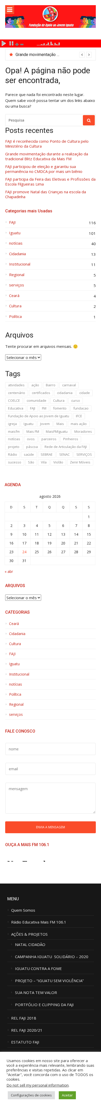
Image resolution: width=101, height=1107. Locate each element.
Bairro (50, 385)
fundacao (81, 408)
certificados (41, 392)
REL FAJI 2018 (23, 1018)
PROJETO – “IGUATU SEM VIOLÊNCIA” (49, 980)
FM (44, 408)
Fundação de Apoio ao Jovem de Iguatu (38, 416)
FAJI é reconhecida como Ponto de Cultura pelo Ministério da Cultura (47, 144)
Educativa (15, 408)
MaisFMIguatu (57, 431)
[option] (54, 55)
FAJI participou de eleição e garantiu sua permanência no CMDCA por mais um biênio (43, 169)
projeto (13, 446)
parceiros (48, 439)
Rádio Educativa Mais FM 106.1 (38, 922)
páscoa (32, 446)
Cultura (15, 305)
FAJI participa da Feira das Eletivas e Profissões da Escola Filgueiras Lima (50, 182)
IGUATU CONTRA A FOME (38, 968)
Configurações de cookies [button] (31, 1095)
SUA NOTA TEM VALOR (36, 992)
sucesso (14, 462)
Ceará (14, 295)
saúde (29, 454)
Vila (44, 462)
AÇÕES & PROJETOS (29, 934)
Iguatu (14, 232)
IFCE (79, 416)
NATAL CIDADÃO (30, 944)
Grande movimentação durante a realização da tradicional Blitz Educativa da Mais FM (46, 156)
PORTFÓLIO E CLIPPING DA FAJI (44, 1004)
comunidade (36, 400)
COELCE (14, 400)
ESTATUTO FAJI (25, 1042)
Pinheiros (70, 439)
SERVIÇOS (84, 454)
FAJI (12, 222)
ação (35, 385)
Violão (58, 462)
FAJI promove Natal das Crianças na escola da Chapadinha (45, 194)
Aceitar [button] (67, 1095)
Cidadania (17, 253)
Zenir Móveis (80, 462)
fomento (60, 408)
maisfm (14, 431)
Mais (60, 423)
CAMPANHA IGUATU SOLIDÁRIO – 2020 (51, 956)
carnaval (69, 385)
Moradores (83, 431)
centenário (16, 392)
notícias (16, 243)
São (31, 462)
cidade (84, 392)
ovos (31, 439)
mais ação (79, 423)
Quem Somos (23, 910)
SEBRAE (47, 454)
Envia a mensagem (50, 827)
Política (15, 316)
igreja (12, 423)
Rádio (12, 454)
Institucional (19, 264)
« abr (9, 571)
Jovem (45, 423)
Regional (16, 274)
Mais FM (32, 431)
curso (75, 400)
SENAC (64, 454)
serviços (16, 285)
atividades (16, 385)
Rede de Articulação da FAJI (66, 446)
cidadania (65, 392)
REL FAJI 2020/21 (26, 1030)
